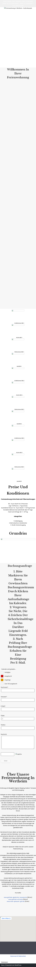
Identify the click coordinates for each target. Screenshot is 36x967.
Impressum (4, 962)
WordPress (18, 965)
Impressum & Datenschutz (18, 956)
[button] (1, 19)
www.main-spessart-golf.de (15, 901)
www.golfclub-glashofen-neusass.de (15, 897)
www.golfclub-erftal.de (15, 899)
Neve (2, 965)
